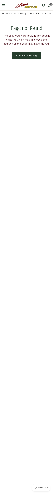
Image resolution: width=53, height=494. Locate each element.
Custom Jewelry (18, 13)
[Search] (43, 5)
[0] (48, 5)
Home (5, 13)
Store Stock (35, 13)
